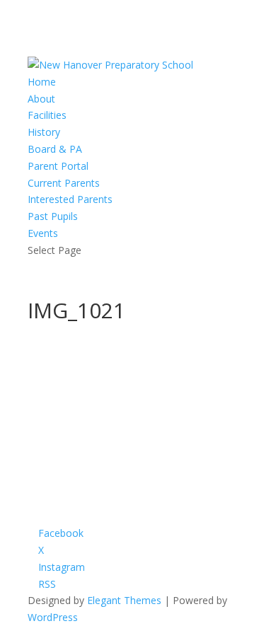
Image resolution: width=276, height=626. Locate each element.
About (41, 98)
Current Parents (64, 183)
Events (43, 233)
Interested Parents (70, 199)
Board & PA (55, 149)
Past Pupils (53, 216)
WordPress (53, 617)
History (44, 132)
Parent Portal (58, 166)
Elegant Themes (124, 600)
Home (42, 81)
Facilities (47, 115)
